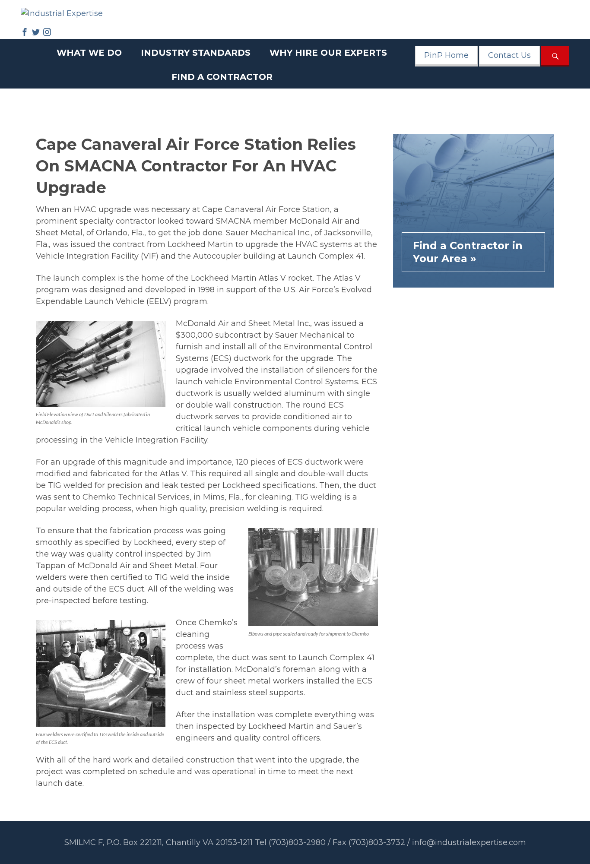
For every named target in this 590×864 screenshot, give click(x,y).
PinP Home (446, 55)
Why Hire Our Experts (328, 52)
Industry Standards (196, 52)
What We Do (89, 52)
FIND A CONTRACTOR (222, 77)
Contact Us (509, 55)
